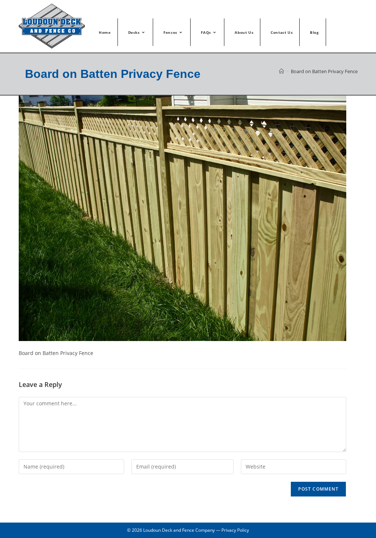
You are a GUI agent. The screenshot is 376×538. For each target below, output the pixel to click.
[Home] (281, 71)
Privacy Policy (235, 530)
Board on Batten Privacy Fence (324, 71)
